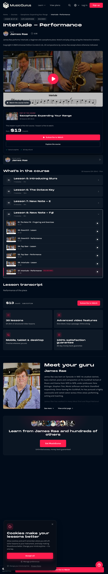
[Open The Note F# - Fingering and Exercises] (53, 223)
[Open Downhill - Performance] (53, 240)
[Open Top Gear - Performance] (53, 256)
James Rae (19, 34)
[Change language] (77, 5)
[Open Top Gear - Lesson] (53, 248)
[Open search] (69, 5)
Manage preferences (31, 562)
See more (48, 408)
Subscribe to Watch (54, 137)
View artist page (64, 408)
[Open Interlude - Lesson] (53, 264)
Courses (14, 14)
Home (5, 14)
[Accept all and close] (52, 524)
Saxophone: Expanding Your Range (34, 14)
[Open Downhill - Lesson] (53, 231)
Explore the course (53, 144)
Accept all (30, 556)
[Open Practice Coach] (99, 565)
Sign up (96, 5)
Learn (40, 5)
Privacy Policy (36, 566)
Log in (84, 5)
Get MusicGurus (53, 443)
